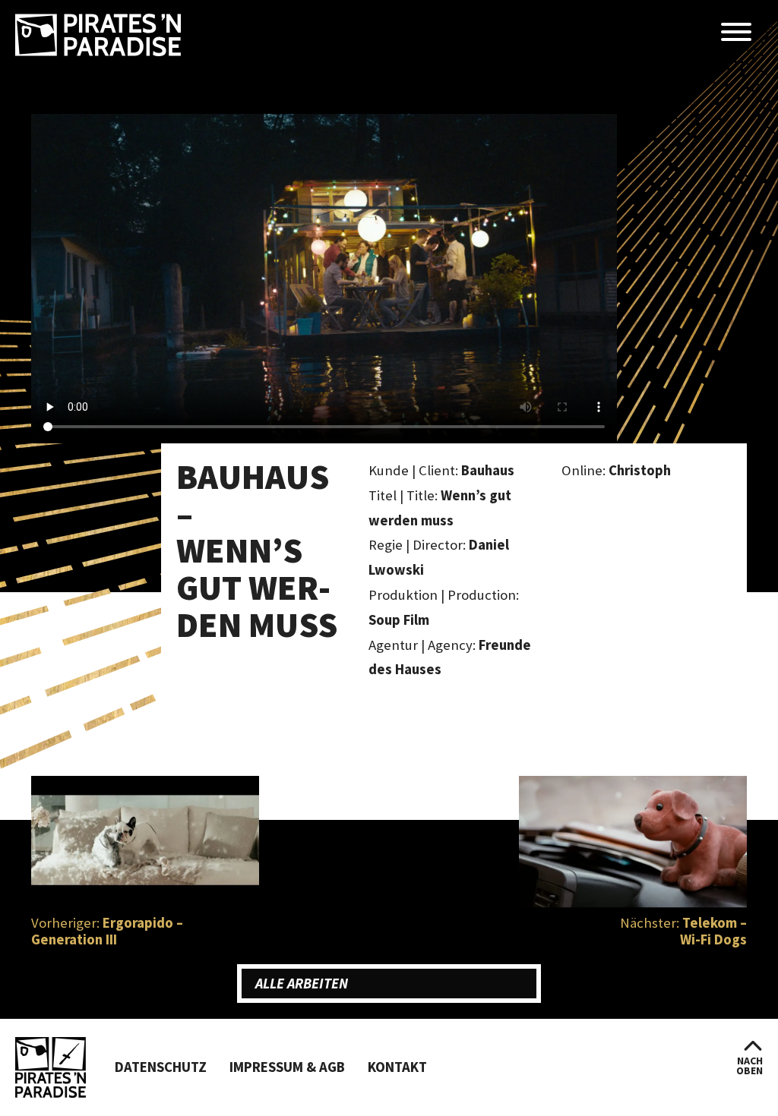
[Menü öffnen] (736, 33)
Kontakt (397, 1067)
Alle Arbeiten (301, 983)
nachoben (749, 1065)
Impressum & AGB (287, 1067)
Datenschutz (161, 1067)
